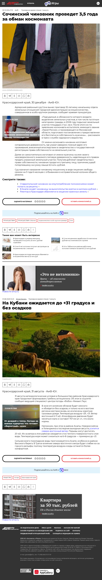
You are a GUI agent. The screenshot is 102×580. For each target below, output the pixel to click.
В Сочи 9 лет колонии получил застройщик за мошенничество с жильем (31, 247)
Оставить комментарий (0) (81, 201)
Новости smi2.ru (10, 291)
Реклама (57, 528)
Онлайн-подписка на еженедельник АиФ (36, 531)
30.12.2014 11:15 (7, 10)
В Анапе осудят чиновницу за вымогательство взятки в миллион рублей (58, 189)
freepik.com (6, 379)
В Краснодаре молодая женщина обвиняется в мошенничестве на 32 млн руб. (30, 255)
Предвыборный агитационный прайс (35, 533)
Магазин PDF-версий (72, 528)
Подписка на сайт (62, 531)
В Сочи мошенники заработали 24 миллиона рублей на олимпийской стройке (79, 239)
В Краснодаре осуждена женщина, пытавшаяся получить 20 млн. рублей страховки (27, 240)
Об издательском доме (29, 528)
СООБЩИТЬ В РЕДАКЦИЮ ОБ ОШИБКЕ (66, 533)
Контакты (76, 531)
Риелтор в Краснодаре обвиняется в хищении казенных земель (53, 192)
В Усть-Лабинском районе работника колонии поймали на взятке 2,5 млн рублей (79, 247)
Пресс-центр (46, 528)
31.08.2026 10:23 (8, 299)
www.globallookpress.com (12, 90)
